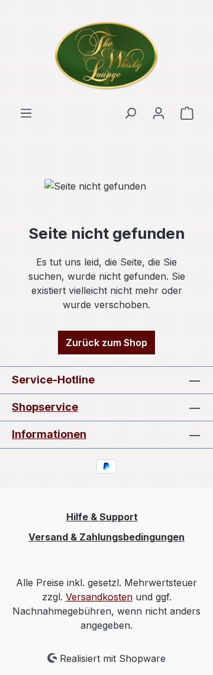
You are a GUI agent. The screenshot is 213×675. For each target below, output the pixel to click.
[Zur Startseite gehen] (106, 52)
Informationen (49, 434)
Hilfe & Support (102, 517)
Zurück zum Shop (106, 342)
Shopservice (45, 407)
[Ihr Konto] (158, 112)
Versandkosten (99, 597)
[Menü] (26, 112)
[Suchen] (130, 112)
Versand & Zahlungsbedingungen (106, 537)
